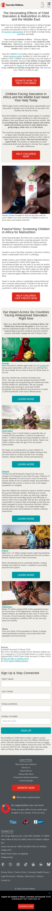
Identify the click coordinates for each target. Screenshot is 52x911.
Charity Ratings (26, 781)
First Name (8, 679)
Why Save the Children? (26, 764)
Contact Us (7, 831)
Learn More (26, 760)
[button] (42, 4)
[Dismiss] (49, 893)
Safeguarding (7, 857)
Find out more (38, 813)
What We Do (26, 771)
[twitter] (10, 864)
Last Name (7, 692)
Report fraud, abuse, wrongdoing (14, 854)
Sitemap (20, 876)
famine (19, 65)
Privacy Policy (7, 872)
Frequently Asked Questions (26, 777)
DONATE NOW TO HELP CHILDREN (26, 81)
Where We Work (25, 774)
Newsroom (29, 876)
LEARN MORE (26, 399)
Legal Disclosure (8, 876)
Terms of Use (20, 872)
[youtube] (33, 864)
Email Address (9, 704)
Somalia (42, 366)
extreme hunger (15, 56)
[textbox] (26, 684)
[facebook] (3, 864)
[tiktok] (26, 864)
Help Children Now (26, 155)
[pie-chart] (5, 809)
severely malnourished (13, 32)
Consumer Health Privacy (38, 872)
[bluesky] (48, 864)
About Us (26, 768)
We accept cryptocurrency (28, 797)
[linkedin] (41, 864)
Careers (39, 876)
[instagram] (18, 864)
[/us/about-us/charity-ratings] (13, 822)
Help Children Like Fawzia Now (26, 297)
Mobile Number (9, 716)
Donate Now (26, 787)
